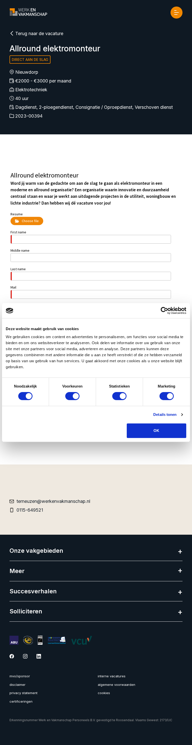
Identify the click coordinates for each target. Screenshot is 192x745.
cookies (104, 693)
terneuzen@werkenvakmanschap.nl (53, 501)
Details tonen (164, 414)
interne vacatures (112, 676)
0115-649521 (29, 510)
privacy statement (24, 693)
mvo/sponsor (20, 676)
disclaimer (18, 685)
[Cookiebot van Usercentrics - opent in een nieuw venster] (164, 310)
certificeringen (21, 701)
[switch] (72, 396)
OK (156, 430)
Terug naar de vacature (38, 33)
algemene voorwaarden (116, 685)
